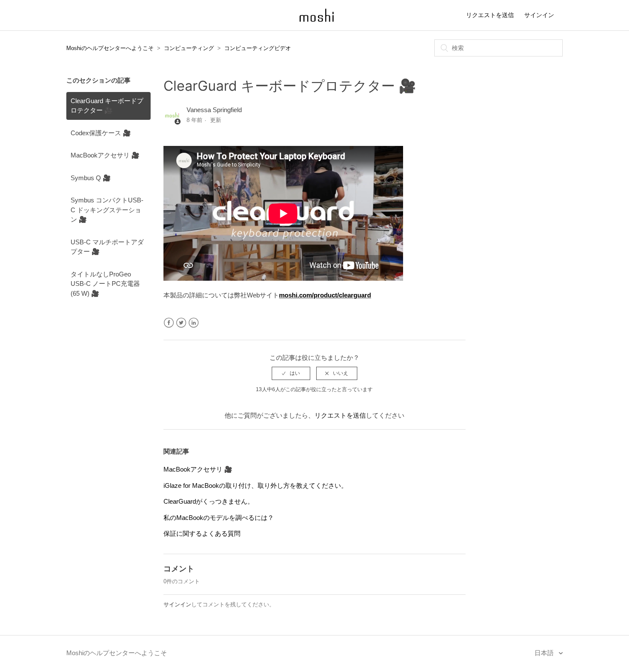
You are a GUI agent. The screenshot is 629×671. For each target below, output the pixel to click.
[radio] (291, 373)
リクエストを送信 (490, 15)
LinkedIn (193, 323)
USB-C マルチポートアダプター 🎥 (107, 246)
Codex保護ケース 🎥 (101, 133)
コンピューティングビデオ (257, 48)
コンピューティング (189, 48)
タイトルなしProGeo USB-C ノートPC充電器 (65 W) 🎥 (105, 283)
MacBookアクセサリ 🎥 (105, 155)
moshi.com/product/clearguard (325, 295)
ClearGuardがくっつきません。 (208, 501)
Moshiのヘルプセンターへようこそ (110, 48)
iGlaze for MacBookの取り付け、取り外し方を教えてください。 (255, 485)
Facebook (168, 323)
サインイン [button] (539, 15)
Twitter (181, 323)
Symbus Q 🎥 (91, 177)
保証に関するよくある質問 (201, 533)
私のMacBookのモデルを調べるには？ (218, 517)
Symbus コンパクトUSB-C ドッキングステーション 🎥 (107, 209)
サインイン (177, 604)
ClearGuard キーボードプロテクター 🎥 (107, 105)
